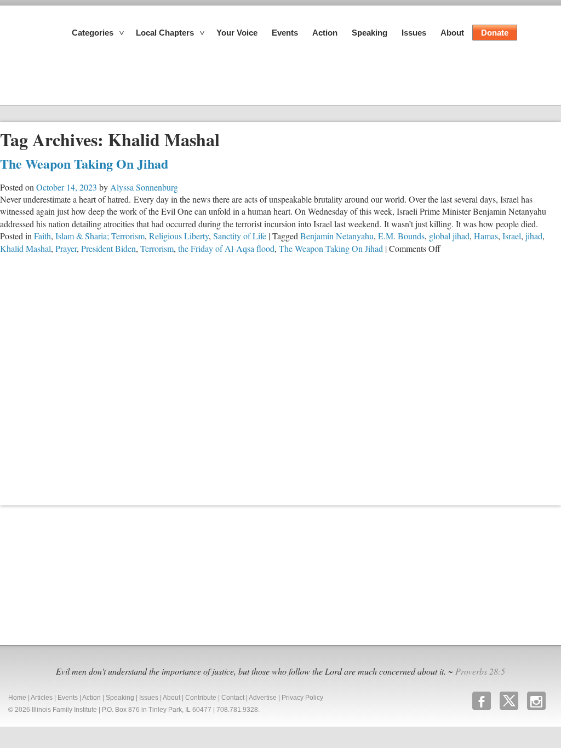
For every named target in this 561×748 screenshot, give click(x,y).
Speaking (369, 32)
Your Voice (236, 32)
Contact (232, 697)
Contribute (200, 697)
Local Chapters (165, 32)
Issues (414, 32)
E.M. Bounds (401, 235)
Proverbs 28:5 (480, 671)
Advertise (263, 697)
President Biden (108, 248)
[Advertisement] (82, 573)
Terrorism (157, 248)
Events (285, 32)
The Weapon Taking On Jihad (84, 163)
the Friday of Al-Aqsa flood (226, 248)
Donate (494, 32)
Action (324, 32)
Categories (92, 32)
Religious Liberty (179, 235)
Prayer (66, 248)
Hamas (486, 235)
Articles (42, 697)
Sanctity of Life (239, 235)
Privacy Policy (302, 697)
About (452, 32)
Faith (42, 235)
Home (17, 697)
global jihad (449, 235)
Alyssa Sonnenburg (144, 187)
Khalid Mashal (25, 248)
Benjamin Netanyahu (337, 235)
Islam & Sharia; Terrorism (100, 235)
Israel (511, 235)
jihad (533, 235)
